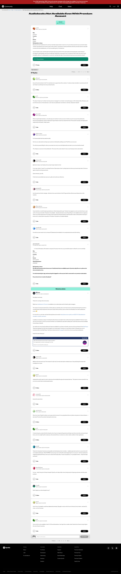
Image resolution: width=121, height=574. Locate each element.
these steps (69, 2)
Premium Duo (77, 552)
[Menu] (118, 6)
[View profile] (34, 28)
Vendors (42, 561)
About (24, 549)
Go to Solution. (40, 59)
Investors (42, 558)
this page (61, 330)
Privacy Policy (20, 571)
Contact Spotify (60, 558)
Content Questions (18, 10)
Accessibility (42, 571)
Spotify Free (77, 561)
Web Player (85, 326)
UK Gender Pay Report (67, 571)
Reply (84, 65)
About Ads (35, 571)
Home (9, 10)
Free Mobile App (61, 555)
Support (59, 549)
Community (9, 6)
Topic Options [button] (34, 69)
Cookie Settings (28, 571)
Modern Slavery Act (50, 571)
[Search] (110, 6)
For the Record (26, 555)
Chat (60, 6)
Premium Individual (78, 549)
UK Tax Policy (58, 571)
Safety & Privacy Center (11, 571)
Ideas (69, 6)
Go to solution (61, 23)
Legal (4, 571)
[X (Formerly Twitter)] (112, 548)
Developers (43, 552)
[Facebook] (116, 548)
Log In (114, 6)
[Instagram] (108, 548)
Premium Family (77, 555)
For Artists (42, 549)
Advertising (42, 555)
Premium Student (78, 558)
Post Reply (84, 536)
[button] (88, 29)
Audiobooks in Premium (42, 304)
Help (51, 6)
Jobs (24, 552)
